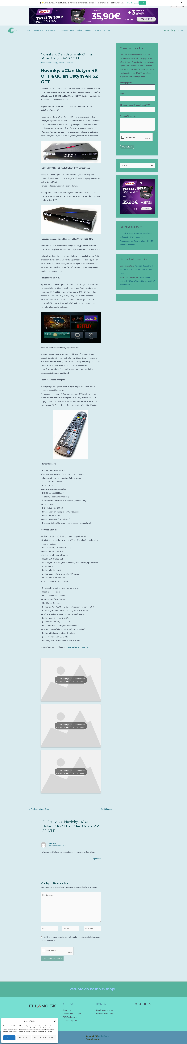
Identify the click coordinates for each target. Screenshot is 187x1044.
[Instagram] (168, 30)
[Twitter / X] (178, 30)
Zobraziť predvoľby (44, 1038)
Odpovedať (96, 858)
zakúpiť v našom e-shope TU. (75, 647)
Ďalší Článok (107, 809)
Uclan (29, 30)
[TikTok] (175, 30)
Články (79, 30)
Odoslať (127, 147)
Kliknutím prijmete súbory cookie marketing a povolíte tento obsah (70, 680)
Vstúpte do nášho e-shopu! (93, 989)
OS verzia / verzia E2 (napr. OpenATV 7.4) (135, 105)
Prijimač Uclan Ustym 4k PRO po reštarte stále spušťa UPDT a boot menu (136, 269)
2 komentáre (46, 62)
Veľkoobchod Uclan (67, 30)
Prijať (9, 1038)
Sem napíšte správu (128, 116)
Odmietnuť (24, 1038)
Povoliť (142, 3)
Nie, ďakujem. (132, 3)
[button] (55, 1021)
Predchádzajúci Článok (39, 809)
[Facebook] (165, 30)
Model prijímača (127, 82)
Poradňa (88, 30)
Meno (122, 94)
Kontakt (107, 30)
